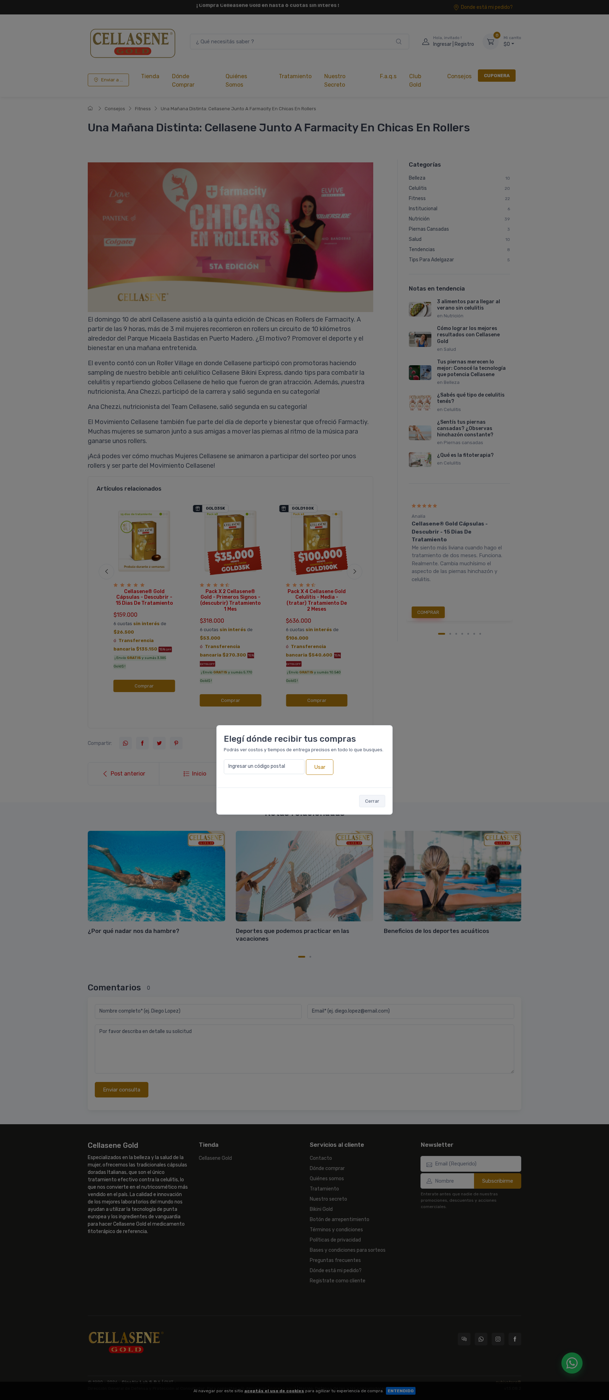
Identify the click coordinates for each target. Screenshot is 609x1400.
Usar (319, 767)
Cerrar (372, 801)
